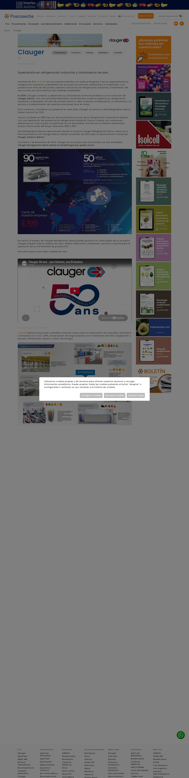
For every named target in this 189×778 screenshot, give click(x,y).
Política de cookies (104, 387)
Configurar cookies (91, 395)
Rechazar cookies (114, 395)
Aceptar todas (136, 395)
